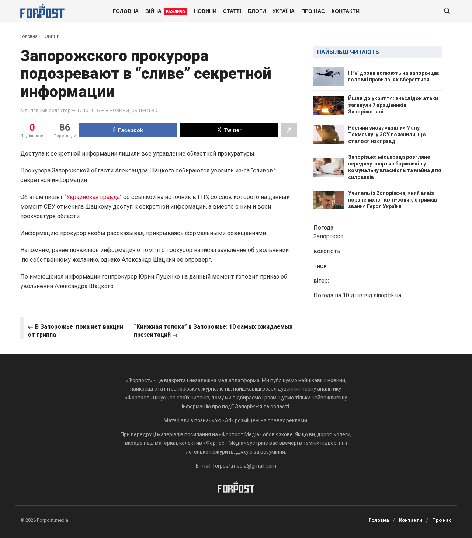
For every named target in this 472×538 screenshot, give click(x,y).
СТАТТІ (232, 10)
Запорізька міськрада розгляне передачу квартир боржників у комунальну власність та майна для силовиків (394, 167)
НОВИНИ (205, 10)
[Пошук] (447, 11)
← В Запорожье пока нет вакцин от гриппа (75, 330)
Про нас (313, 10)
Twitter (232, 130)
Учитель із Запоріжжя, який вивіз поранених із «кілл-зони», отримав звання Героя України (392, 199)
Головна (126, 10)
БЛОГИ (257, 10)
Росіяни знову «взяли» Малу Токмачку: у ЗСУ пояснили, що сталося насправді (387, 134)
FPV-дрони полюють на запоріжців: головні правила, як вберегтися (394, 76)
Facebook (130, 130)
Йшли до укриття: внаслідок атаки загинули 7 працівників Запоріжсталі (393, 105)
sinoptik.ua (387, 295)
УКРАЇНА (284, 10)
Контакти (346, 10)
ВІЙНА (165, 10)
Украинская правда (92, 196)
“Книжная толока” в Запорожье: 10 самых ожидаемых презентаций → (213, 330)
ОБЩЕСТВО (144, 110)
